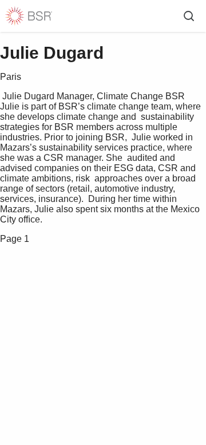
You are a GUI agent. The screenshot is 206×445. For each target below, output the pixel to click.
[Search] (188, 16)
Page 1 (14, 239)
